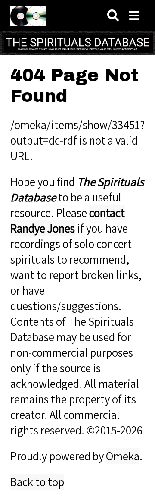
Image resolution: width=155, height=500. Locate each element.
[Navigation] (134, 15)
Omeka (123, 456)
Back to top (37, 482)
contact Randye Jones (67, 220)
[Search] (113, 15)
